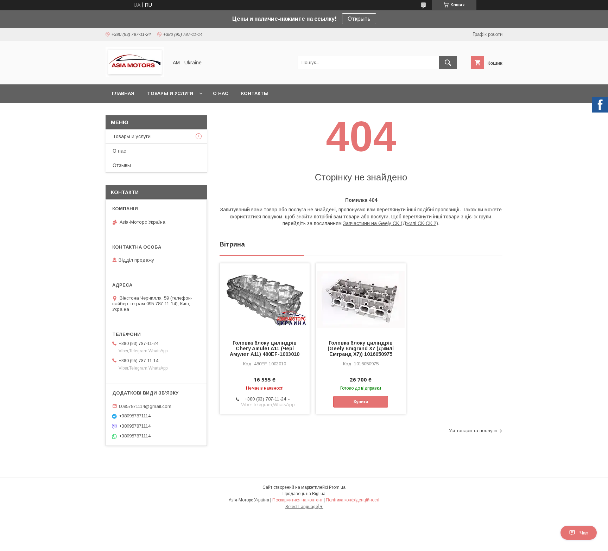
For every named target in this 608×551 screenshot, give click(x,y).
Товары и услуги (170, 93)
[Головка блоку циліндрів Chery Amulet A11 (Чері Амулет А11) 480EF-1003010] (265, 298)
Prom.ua (337, 487)
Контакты (254, 93)
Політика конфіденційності (352, 500)
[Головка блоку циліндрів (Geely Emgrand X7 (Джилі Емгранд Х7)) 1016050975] (361, 298)
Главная (123, 93)
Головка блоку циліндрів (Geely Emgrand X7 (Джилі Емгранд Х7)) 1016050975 (361, 348)
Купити (361, 401)
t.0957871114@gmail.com (145, 406)
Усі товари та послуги (473, 430)
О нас (220, 93)
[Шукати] (448, 62)
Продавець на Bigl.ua (304, 493)
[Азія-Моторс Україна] (135, 75)
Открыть (359, 19)
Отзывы (122, 165)
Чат (584, 533)
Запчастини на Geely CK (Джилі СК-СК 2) (390, 223)
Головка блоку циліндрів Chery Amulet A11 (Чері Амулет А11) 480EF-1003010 (264, 348)
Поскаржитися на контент (297, 500)
